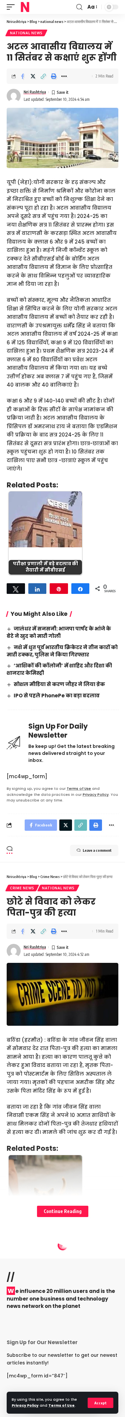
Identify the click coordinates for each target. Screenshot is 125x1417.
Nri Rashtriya (35, 91)
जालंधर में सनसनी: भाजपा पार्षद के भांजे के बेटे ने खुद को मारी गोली (59, 632)
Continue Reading (63, 1211)
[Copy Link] (43, 76)
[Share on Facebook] (22, 76)
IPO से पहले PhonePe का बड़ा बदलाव (57, 695)
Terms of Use (61, 1405)
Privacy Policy (25, 1405)
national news (26, 33)
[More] (64, 76)
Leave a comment (97, 850)
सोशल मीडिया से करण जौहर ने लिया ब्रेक (59, 684)
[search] (79, 7)
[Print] (53, 76)
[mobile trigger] (12, 7)
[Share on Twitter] (33, 76)
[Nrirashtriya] (25, 7)
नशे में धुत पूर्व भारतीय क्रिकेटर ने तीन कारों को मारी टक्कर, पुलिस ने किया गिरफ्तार (62, 651)
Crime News (22, 888)
